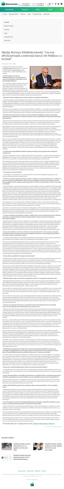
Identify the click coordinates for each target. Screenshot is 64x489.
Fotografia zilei (37, 14)
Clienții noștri (30, 471)
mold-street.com (16, 70)
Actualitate (9, 9)
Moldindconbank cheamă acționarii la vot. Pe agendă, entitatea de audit (21, 447)
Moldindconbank (8, 68)
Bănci (38, 9)
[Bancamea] (9, 4)
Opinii (50, 9)
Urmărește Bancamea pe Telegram (43, 423)
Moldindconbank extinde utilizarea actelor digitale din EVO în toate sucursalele (53, 447)
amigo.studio (35, 479)
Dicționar (22, 14)
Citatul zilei (46, 14)
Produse (25, 9)
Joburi (29, 14)
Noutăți (4, 14)
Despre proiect (22, 471)
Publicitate (37, 471)
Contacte (43, 471)
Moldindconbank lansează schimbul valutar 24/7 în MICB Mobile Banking (22, 457)
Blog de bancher (13, 14)
